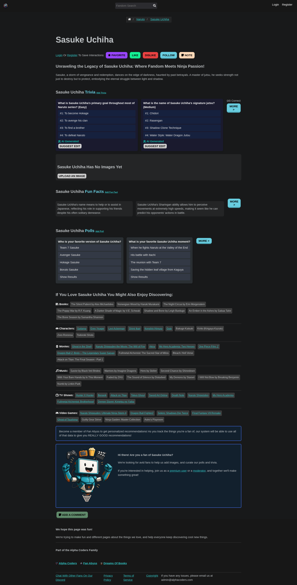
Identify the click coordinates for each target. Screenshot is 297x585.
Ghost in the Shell (82, 346)
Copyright (152, 575)
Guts (169, 328)
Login (275, 4)
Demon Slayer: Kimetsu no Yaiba (116, 401)
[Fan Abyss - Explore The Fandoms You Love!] (129, 19)
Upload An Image (72, 176)
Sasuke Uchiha (159, 19)
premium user (178, 470)
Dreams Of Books (115, 563)
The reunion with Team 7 (146, 262)
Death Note (178, 395)
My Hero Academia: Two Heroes (177, 346)
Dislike (150, 55)
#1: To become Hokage (74, 113)
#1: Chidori (152, 113)
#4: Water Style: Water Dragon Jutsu (167, 135)
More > (234, 108)
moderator (199, 470)
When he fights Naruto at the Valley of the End (159, 247)
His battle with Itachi (143, 255)
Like (135, 55)
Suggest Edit (70, 146)
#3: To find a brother (72, 127)
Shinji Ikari (134, 328)
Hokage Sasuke (70, 262)
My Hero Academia (223, 395)
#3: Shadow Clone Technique (163, 127)
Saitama (81, 328)
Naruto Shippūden (198, 395)
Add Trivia (101, 93)
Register (287, 4)
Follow (169, 55)
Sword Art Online (158, 395)
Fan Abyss (90, 563)
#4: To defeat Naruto (72, 135)
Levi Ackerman (116, 328)
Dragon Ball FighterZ (142, 413)
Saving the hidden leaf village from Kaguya (157, 269)
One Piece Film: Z (209, 346)
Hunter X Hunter (85, 395)
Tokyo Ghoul (138, 395)
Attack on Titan (119, 395)
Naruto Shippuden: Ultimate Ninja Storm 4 (103, 413)
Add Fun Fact (111, 192)
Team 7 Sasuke (69, 247)
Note (188, 55)
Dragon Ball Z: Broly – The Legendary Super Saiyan (86, 353)
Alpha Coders (68, 563)
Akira (152, 346)
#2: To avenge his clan (74, 120)
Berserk (102, 395)
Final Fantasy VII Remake (206, 413)
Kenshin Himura (153, 328)
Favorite (118, 55)
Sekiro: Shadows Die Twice (173, 413)
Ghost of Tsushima (67, 419)
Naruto (140, 19)
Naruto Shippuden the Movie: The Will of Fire (120, 346)
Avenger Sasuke (70, 255)
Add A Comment (73, 514)
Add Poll (99, 231)
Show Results (68, 276)
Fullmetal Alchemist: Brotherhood (75, 401)
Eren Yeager (97, 328)
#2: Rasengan (153, 120)
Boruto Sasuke (69, 269)
